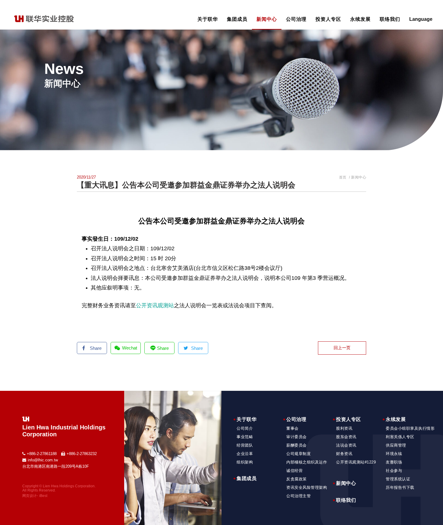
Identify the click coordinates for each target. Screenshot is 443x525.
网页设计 (29, 496)
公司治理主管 (298, 496)
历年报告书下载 (400, 487)
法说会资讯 (346, 445)
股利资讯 (344, 428)
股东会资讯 (346, 437)
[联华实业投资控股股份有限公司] (44, 20)
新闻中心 (266, 19)
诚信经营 (294, 470)
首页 (343, 177)
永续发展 (360, 19)
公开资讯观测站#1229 (356, 462)
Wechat (129, 347)
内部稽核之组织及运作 (306, 462)
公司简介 (245, 428)
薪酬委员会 (296, 445)
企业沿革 (245, 453)
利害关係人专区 (400, 437)
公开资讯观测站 (155, 305)
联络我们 (390, 19)
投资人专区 (328, 19)
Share (96, 348)
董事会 (292, 428)
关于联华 (207, 19)
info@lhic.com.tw (43, 460)
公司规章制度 (298, 453)
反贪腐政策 (296, 479)
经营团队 (245, 445)
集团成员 (237, 19)
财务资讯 (344, 453)
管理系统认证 (398, 479)
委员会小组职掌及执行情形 (410, 428)
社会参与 (394, 470)
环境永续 (394, 453)
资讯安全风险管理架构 (306, 487)
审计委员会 (296, 437)
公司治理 (296, 19)
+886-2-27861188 (42, 453)
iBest (43, 496)
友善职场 (394, 462)
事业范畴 (245, 437)
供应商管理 (396, 445)
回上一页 (342, 347)
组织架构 (245, 462)
